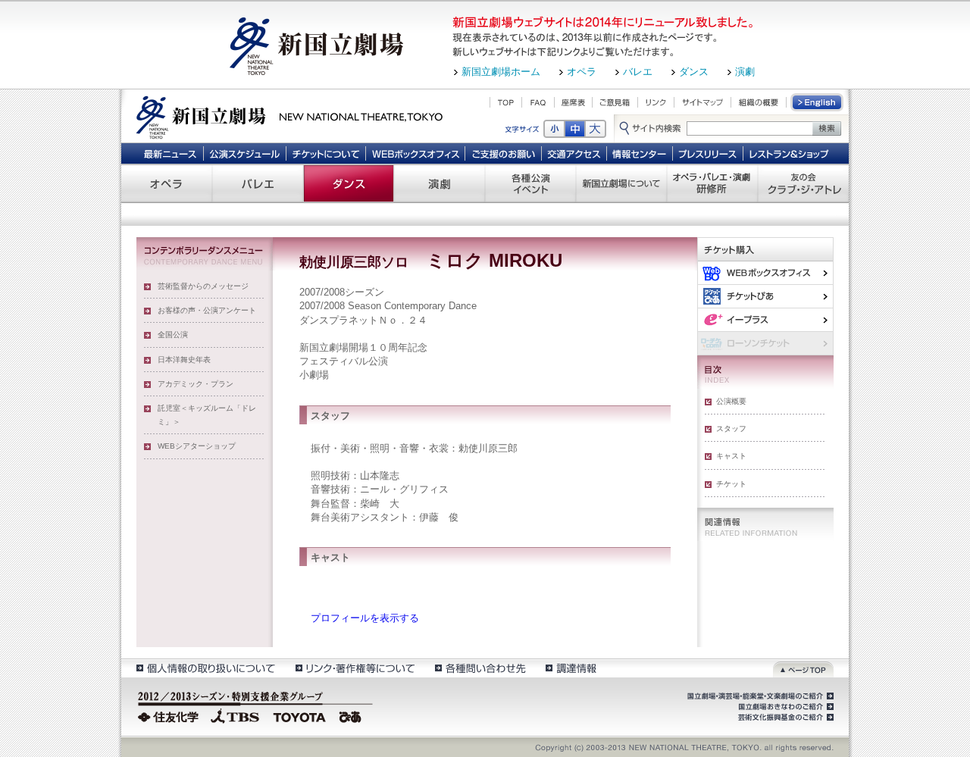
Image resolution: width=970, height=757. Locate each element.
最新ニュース (170, 153)
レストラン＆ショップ (790, 153)
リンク (656, 102)
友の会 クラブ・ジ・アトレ (803, 183)
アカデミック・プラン (195, 384)
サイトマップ (702, 102)
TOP (505, 102)
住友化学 (170, 715)
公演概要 (731, 401)
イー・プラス (765, 319)
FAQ (538, 102)
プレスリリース (708, 153)
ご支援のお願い (503, 153)
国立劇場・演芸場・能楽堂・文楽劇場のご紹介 (759, 696)
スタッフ (731, 428)
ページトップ (803, 667)
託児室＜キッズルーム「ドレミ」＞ (207, 415)
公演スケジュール (244, 153)
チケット (731, 484)
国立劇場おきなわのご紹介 (784, 707)
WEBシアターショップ (197, 446)
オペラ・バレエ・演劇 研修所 (712, 183)
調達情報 (571, 667)
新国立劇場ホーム (501, 71)
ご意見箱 (615, 102)
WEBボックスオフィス (415, 153)
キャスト (731, 456)
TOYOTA (300, 715)
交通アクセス (574, 153)
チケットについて (325, 153)
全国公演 (173, 334)
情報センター (640, 153)
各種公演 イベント (530, 183)
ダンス (694, 71)
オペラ (581, 71)
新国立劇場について (621, 183)
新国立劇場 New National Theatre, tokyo (289, 115)
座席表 (573, 102)
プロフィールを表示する (365, 618)
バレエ (637, 71)
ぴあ (765, 296)
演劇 (745, 71)
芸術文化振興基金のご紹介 (784, 717)
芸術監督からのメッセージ (203, 286)
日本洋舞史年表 (184, 359)
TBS (235, 715)
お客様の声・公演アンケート (207, 310)
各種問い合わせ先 (479, 667)
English (818, 102)
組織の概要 (758, 102)
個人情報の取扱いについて (205, 667)
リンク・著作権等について (354, 667)
